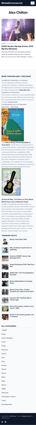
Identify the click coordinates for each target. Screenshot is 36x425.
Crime (3, 342)
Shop (3, 381)
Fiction (3, 354)
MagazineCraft (26, 416)
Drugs (3, 346)
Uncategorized (6, 404)
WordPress (13, 416)
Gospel (3, 365)
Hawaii (3, 369)
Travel (3, 400)
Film (2, 357)
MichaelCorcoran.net (11, 3)
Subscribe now (24, 90)
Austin (3, 334)
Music (3, 377)
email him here (13, 102)
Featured (4, 350)
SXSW (3, 43)
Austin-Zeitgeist (7, 338)
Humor (3, 373)
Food (3, 361)
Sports (3, 385)
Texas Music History (8, 396)
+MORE (4, 330)
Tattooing (4, 393)
